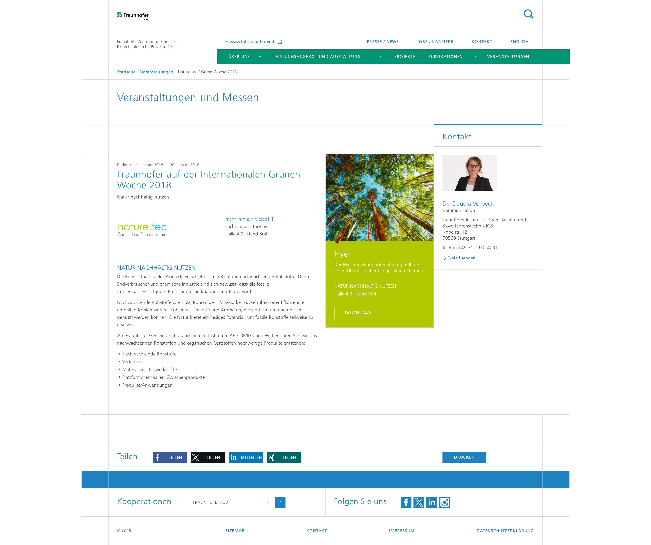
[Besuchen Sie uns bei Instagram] (444, 502)
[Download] (379, 199)
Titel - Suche (528, 14)
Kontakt (482, 41)
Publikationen (445, 56)
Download (358, 313)
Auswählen (280, 502)
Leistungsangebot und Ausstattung (317, 56)
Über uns (239, 56)
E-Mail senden (462, 258)
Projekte (405, 56)
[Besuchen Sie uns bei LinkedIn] (431, 502)
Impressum (402, 530)
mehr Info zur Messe (246, 219)
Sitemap (235, 530)
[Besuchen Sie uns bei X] (418, 502)
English (519, 41)
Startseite (126, 72)
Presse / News (383, 41)
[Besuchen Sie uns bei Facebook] (406, 502)
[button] (170, 457)
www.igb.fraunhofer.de (253, 41)
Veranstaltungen (508, 56)
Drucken (464, 457)
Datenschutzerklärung (505, 530)
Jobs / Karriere (435, 41)
